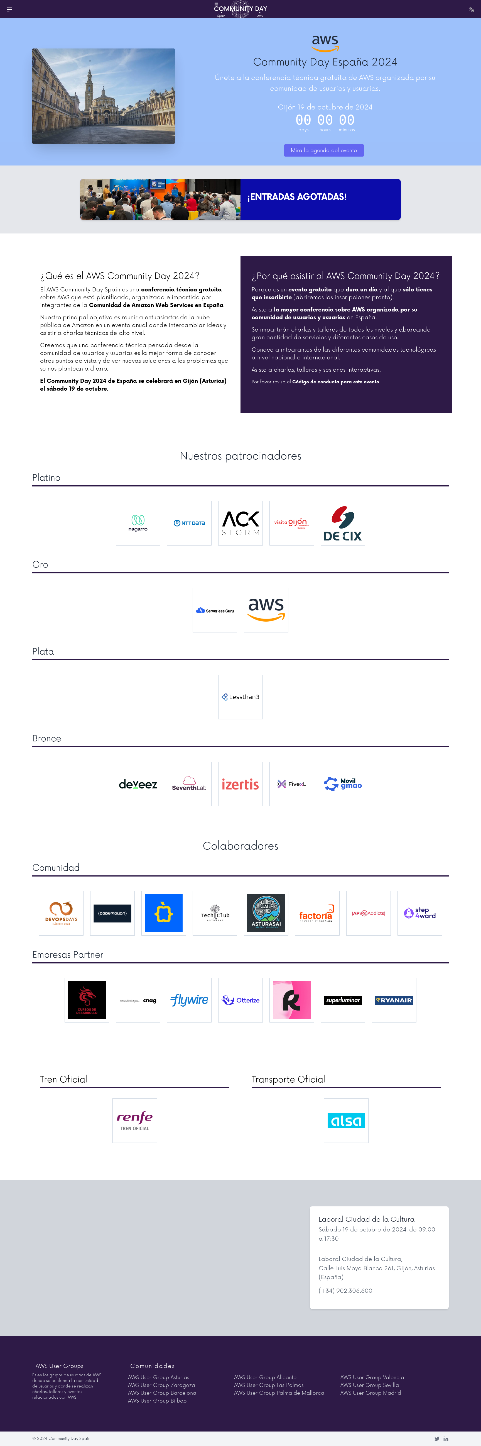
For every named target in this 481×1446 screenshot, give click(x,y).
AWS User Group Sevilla (369, 1385)
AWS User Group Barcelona (162, 1393)
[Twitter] (437, 1439)
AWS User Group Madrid (370, 1393)
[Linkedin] (446, 1439)
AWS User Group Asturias (158, 1377)
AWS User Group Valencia (372, 1377)
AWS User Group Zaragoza (161, 1385)
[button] (9, 9)
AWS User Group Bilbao (157, 1401)
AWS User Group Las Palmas (269, 1385)
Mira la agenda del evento (324, 150)
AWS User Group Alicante (265, 1377)
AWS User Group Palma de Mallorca (279, 1393)
